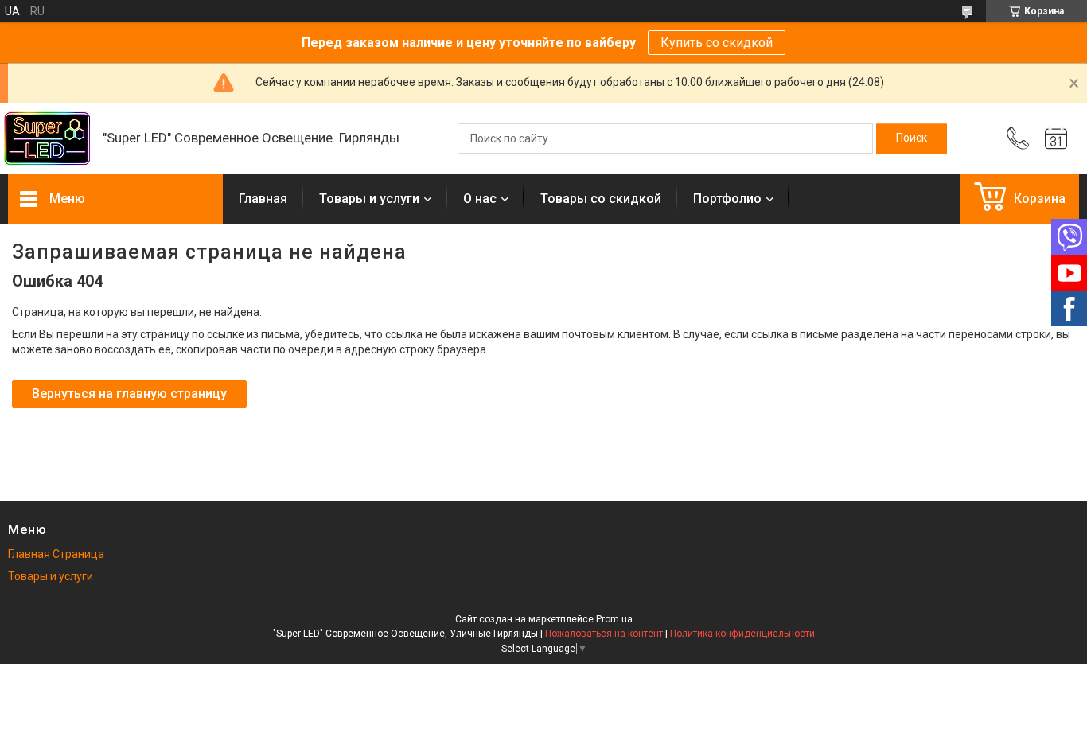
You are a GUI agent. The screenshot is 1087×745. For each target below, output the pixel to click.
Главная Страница (56, 554)
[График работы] (1056, 138)
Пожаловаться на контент (604, 633)
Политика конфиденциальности (742, 633)
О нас (480, 198)
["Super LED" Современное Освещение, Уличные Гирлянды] (47, 138)
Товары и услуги (369, 198)
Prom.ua (614, 619)
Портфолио (727, 198)
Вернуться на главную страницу (129, 393)
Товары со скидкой (600, 198)
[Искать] (911, 138)
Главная (263, 198)
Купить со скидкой (716, 42)
